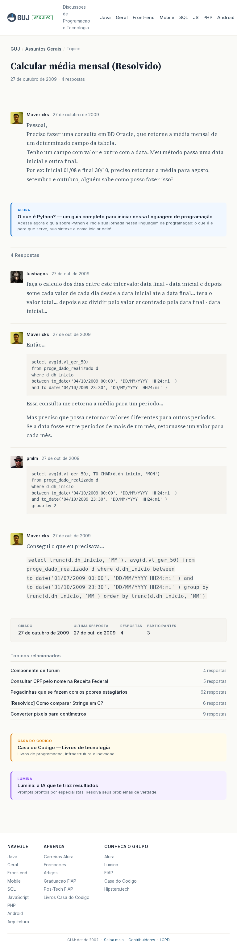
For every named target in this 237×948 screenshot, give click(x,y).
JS (195, 17)
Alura (109, 856)
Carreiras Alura (58, 856)
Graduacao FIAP (60, 881)
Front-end (17, 872)
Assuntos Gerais (43, 49)
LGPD (165, 940)
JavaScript (18, 897)
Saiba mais (114, 940)
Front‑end (144, 17)
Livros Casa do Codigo (66, 897)
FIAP (108, 872)
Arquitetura (18, 921)
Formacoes (55, 864)
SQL (183, 17)
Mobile (167, 17)
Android (226, 17)
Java (105, 17)
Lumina (111, 864)
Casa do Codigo (120, 881)
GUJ (15, 49)
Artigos (51, 872)
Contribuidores (141, 940)
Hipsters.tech (117, 889)
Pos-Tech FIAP (58, 889)
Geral (122, 17)
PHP (207, 17)
